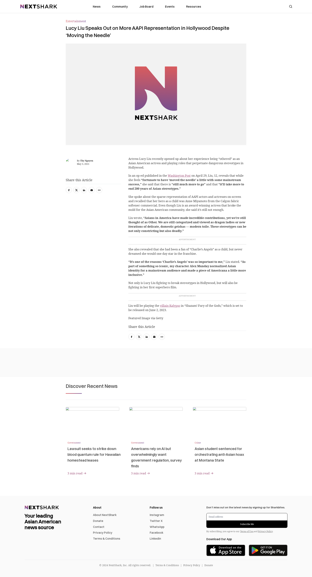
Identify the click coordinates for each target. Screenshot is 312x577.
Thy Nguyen (86, 160)
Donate (98, 521)
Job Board (146, 6)
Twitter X (156, 521)
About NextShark (105, 515)
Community (120, 6)
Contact (98, 527)
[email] (154, 337)
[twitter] (139, 337)
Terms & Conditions (106, 538)
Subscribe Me (247, 524)
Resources (193, 6)
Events (170, 6)
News (97, 6)
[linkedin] (147, 337)
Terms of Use (247, 531)
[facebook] (131, 337)
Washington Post (179, 176)
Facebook (156, 532)
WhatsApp (157, 527)
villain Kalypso (170, 306)
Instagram (157, 515)
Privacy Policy (102, 532)
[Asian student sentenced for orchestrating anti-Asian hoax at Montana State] (219, 422)
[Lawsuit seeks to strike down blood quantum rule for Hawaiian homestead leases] (92, 422)
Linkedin (155, 538)
